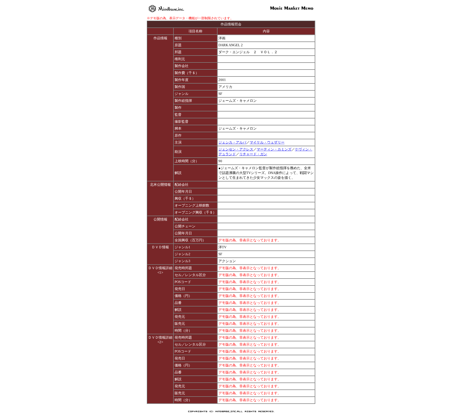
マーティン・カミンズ (274, 149)
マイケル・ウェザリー (267, 142)
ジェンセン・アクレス (235, 149)
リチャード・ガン (253, 154)
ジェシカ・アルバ (232, 142)
